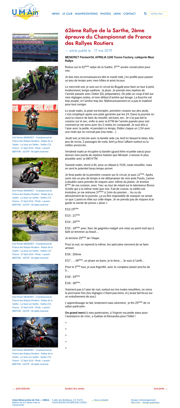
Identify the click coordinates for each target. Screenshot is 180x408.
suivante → (161, 388)
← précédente (21, 388)
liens (117, 13)
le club (67, 13)
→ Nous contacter (99, 400)
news (56, 13)
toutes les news (74, 388)
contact (129, 13)
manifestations (86, 13)
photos (105, 13)
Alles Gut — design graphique (145, 402)
